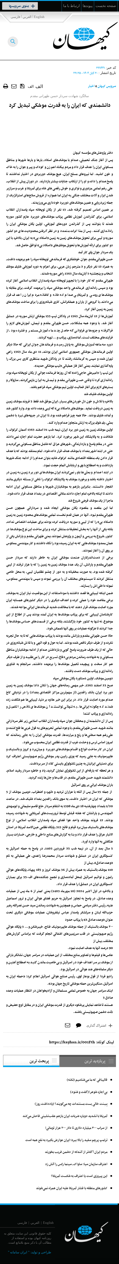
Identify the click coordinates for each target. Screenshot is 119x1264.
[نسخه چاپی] (5, 86)
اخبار (91, 86)
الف (31, 86)
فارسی (15, 17)
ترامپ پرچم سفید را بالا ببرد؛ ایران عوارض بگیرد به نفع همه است (66, 1140)
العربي (27, 17)
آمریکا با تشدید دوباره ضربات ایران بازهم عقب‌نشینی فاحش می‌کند (65, 1116)
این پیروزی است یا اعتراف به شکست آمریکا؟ (79, 1176)
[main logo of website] (78, 36)
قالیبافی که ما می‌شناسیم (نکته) (87, 1080)
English (39, 17)
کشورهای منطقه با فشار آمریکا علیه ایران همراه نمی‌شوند (71, 1188)
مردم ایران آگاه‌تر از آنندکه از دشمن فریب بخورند (76, 1152)
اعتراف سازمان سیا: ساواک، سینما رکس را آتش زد (76, 1164)
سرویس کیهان (107, 86)
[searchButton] (13, 42)
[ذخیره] (22, 85)
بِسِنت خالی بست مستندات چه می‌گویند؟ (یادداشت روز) (71, 1104)
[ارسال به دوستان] (14, 86)
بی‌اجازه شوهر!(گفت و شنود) (88, 1092)
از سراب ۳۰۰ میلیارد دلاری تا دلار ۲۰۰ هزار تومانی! (76, 1128)
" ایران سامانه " (18, 1252)
